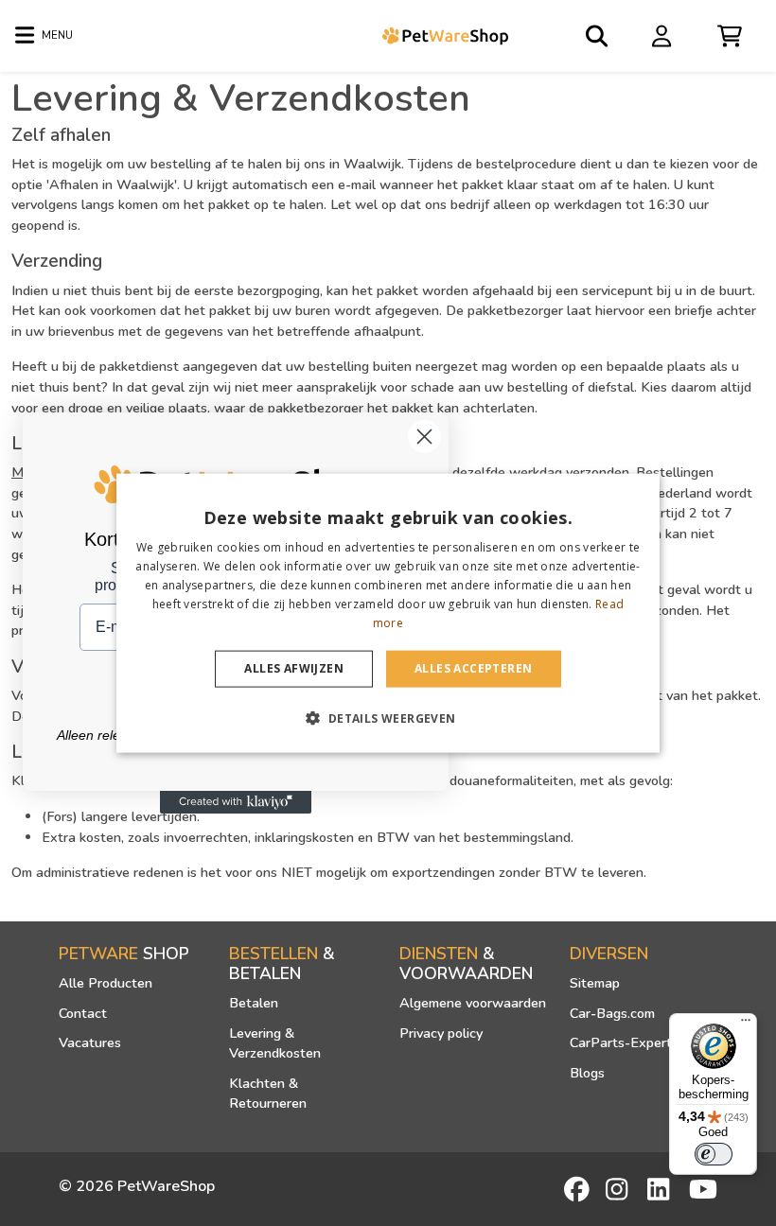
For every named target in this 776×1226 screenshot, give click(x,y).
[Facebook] (578, 1189)
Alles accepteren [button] (473, 668)
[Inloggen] (664, 35)
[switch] (713, 1154)
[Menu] (745, 1024)
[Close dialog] (424, 436)
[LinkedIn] (661, 1189)
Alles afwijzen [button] (294, 668)
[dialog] (388, 613)
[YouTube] (703, 1189)
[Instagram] (620, 1189)
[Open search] (598, 36)
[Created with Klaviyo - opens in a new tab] (235, 802)
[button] (387, 717)
